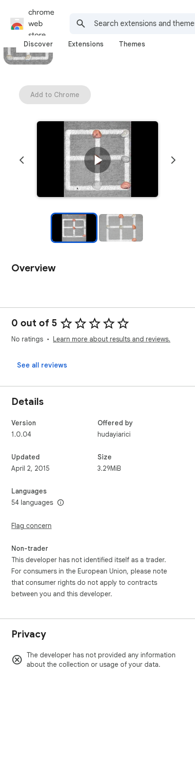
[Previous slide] (21, 160)
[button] (97, 160)
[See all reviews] (42, 365)
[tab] (38, 44)
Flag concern (31, 525)
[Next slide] (173, 160)
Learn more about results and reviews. (111, 339)
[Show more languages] (60, 503)
